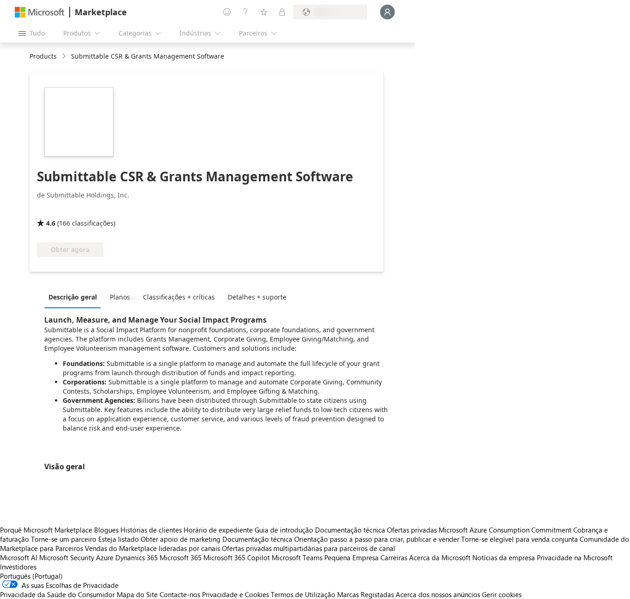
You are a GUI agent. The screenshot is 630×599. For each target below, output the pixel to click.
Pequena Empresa (351, 557)
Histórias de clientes (151, 529)
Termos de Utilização (303, 594)
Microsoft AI (18, 557)
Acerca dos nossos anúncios (438, 594)
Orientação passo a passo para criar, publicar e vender (376, 539)
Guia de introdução (284, 529)
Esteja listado (118, 539)
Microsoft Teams (297, 557)
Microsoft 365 (181, 557)
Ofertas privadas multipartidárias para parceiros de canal (308, 548)
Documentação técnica (350, 529)
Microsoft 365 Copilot (236, 557)
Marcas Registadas (365, 594)
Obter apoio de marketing (180, 539)
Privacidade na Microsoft (574, 557)
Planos (120, 297)
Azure (104, 557)
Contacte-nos (180, 594)
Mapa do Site (137, 594)
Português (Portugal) (31, 576)
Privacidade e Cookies (235, 594)
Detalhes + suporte (257, 297)
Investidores (18, 566)
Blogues (106, 529)
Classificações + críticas (179, 297)
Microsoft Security (66, 557)
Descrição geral (72, 297)
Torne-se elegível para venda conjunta (519, 539)
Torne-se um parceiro (63, 539)
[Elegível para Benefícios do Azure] (74, 210)
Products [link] (43, 56)
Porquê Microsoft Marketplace (46, 529)
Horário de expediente (218, 529)
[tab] (75, 297)
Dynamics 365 (136, 557)
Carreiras (393, 557)
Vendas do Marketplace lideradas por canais (152, 548)
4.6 (50, 223)
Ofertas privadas (412, 529)
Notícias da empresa (503, 557)
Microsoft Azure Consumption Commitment (506, 529)
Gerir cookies (502, 594)
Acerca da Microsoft (439, 557)
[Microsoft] (40, 12)
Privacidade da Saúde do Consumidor (57, 594)
